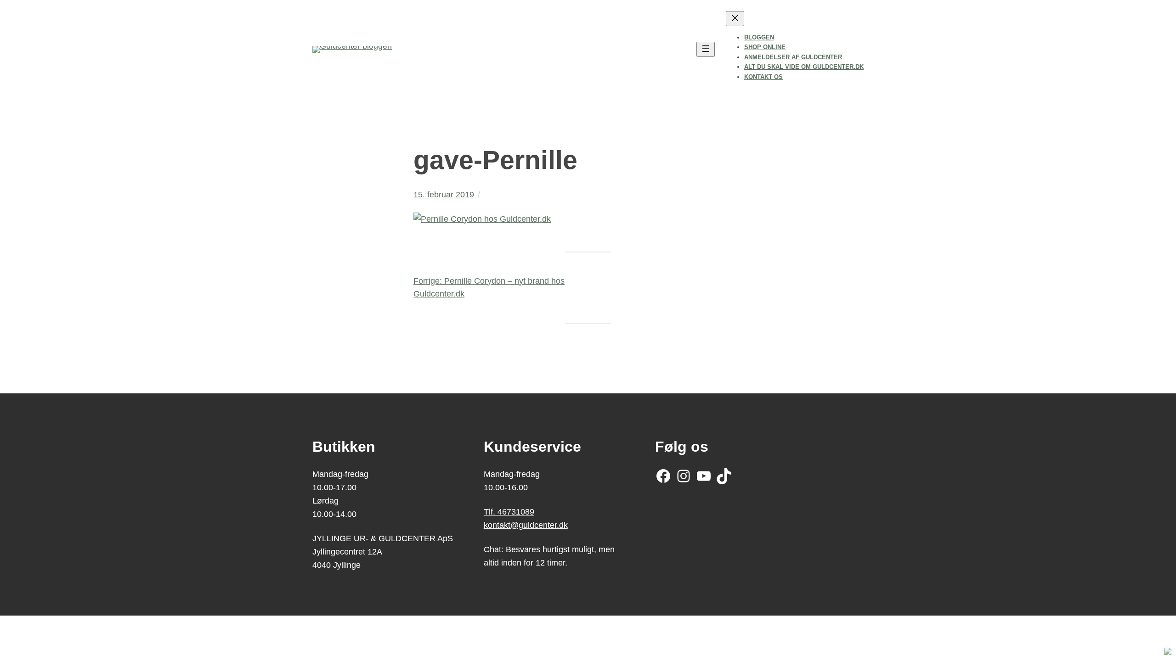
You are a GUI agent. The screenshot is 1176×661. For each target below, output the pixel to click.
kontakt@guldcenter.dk (526, 525)
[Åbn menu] (705, 49)
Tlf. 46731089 (509, 511)
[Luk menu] (735, 18)
